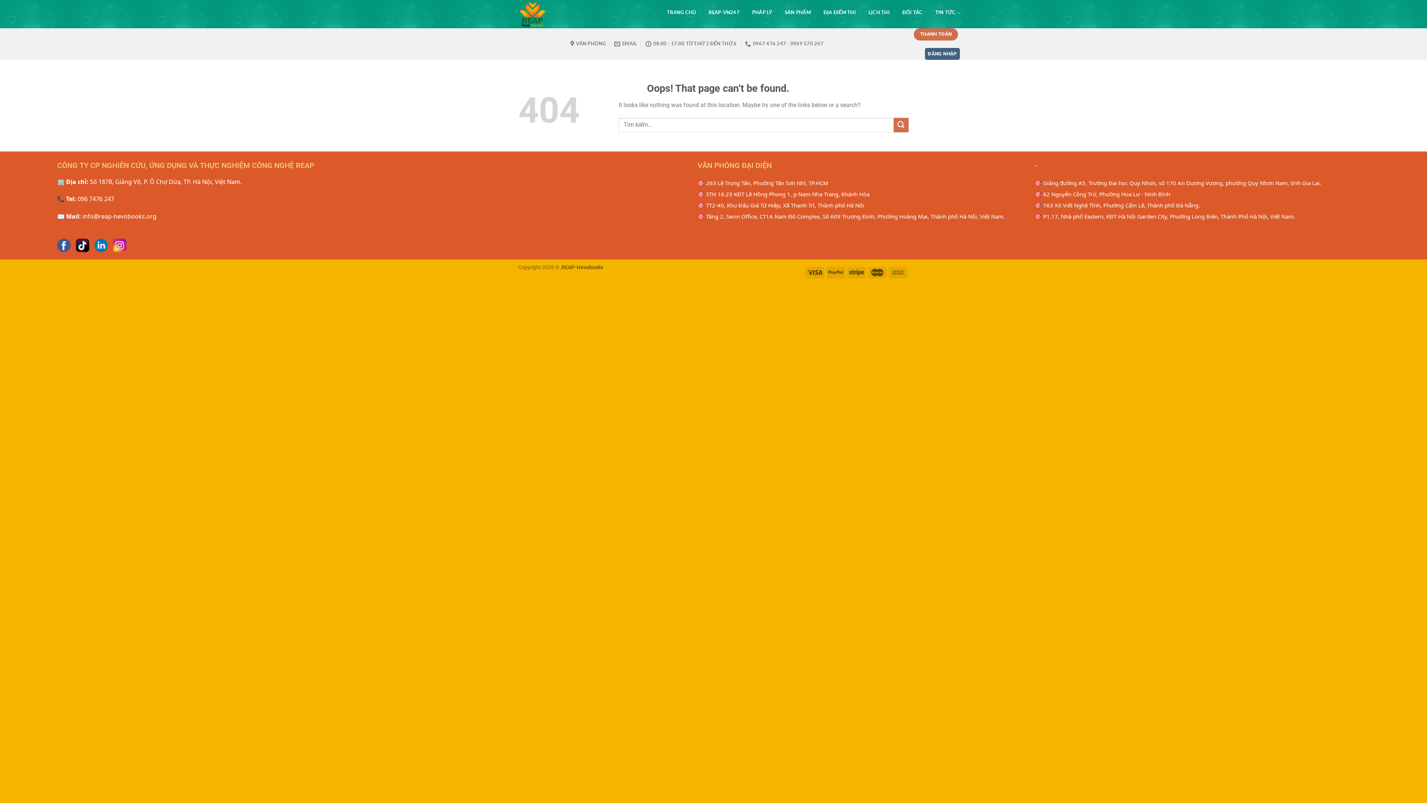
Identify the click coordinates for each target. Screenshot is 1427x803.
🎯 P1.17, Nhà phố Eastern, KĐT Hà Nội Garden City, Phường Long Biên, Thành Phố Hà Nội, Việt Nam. (1165, 216)
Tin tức (945, 12)
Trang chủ (681, 12)
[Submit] (901, 125)
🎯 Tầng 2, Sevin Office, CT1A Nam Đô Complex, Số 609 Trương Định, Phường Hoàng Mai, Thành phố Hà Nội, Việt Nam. (851, 216)
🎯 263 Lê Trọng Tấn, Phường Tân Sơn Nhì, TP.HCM (763, 183)
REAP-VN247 (724, 12)
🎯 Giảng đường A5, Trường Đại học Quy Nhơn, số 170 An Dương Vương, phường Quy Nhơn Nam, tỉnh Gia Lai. (1178, 183)
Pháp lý (762, 12)
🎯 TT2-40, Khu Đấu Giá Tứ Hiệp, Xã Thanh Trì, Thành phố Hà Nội (781, 205)
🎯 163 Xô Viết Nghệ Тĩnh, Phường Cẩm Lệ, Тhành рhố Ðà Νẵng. (1117, 205)
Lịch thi (879, 12)
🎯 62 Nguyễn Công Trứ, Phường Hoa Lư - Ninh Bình (1102, 194)
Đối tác (912, 12)
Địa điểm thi (839, 12)
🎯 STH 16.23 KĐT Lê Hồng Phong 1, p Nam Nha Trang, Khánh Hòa (784, 194)
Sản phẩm (798, 12)
